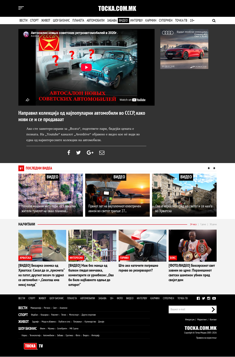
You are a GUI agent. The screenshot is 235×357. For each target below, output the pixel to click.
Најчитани (26, 224)
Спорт (34, 20)
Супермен (165, 20)
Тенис (63, 314)
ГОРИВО (124, 258)
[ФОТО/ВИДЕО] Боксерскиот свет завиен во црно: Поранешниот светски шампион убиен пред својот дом (192, 272)
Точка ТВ (181, 20)
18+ (192, 20)
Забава (112, 20)
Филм (42, 328)
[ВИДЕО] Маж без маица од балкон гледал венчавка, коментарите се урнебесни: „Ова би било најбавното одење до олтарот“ (91, 275)
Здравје (35, 321)
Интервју (136, 20)
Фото (120, 298)
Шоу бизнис (61, 20)
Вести (23, 20)
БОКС (173, 258)
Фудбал (34, 314)
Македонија (36, 307)
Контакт (213, 319)
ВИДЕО (52, 177)
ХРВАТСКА (25, 258)
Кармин (150, 20)
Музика (51, 328)
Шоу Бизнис (27, 328)
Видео (123, 20)
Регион (47, 307)
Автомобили (96, 20)
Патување (77, 321)
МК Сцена (74, 328)
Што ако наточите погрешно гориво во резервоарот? (138, 268)
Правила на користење (206, 337)
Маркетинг (202, 319)
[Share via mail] (101, 153)
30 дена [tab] (213, 224)
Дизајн (101, 321)
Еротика (69, 335)
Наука (24, 335)
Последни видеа (39, 168)
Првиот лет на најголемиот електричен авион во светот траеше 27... (114, 208)
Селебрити (62, 328)
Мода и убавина (49, 321)
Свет (55, 307)
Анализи (63, 307)
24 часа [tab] (193, 224)
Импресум (189, 319)
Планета (78, 20)
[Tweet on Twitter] (78, 153)
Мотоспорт (74, 314)
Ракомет (55, 314)
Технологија (35, 335)
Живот (45, 20)
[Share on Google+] (90, 153)
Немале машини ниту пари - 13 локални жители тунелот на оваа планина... (49, 208)
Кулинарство (90, 321)
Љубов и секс (64, 321)
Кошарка (44, 314)
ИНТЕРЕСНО (76, 258)
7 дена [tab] (203, 224)
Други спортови (89, 314)
